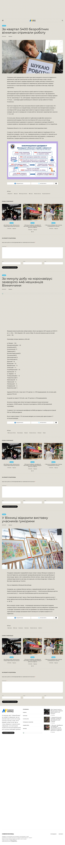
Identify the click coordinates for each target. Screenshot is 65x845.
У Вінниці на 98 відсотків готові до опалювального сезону (53, 226)
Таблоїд (25, 728)
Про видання (53, 834)
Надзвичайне (26, 725)
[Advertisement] (32, 9)
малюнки (27, 628)
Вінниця (31, 193)
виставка (10, 628)
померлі (39, 432)
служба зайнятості (46, 193)
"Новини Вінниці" (13, 840)
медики (26, 432)
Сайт (45, 261)
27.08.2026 (9, 228)
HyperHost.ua (14, 841)
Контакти (61, 834)
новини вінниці (38, 193)
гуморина (21, 628)
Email (24, 261)
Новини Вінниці (8, 834)
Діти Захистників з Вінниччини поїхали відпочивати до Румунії (11, 226)
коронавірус (20, 432)
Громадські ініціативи (28, 722)
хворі (44, 432)
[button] (31, 231)
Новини (4, 25)
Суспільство (26, 718)
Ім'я (2, 261)
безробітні (10, 193)
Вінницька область (23, 193)
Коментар (4, 246)
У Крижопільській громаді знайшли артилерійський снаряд (56, 719)
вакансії (16, 193)
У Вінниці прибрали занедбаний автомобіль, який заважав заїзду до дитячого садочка (32, 226)
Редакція (10, 36)
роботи (40, 628)
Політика (25, 715)
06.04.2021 (4, 36)
